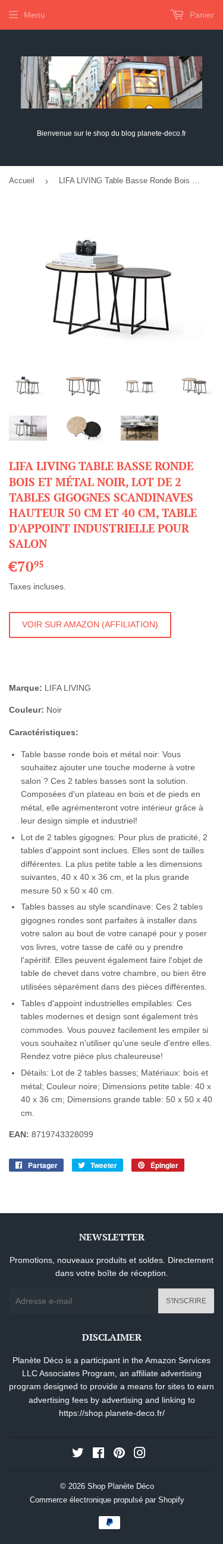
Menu (34, 15)
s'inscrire (186, 1301)
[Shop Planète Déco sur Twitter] (78, 1454)
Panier (200, 15)
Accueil (21, 180)
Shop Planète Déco (120, 1486)
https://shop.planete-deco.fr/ (112, 1413)
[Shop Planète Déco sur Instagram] (140, 1454)
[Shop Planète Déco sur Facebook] (98, 1454)
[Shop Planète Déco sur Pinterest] (119, 1454)
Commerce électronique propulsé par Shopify (107, 1499)
